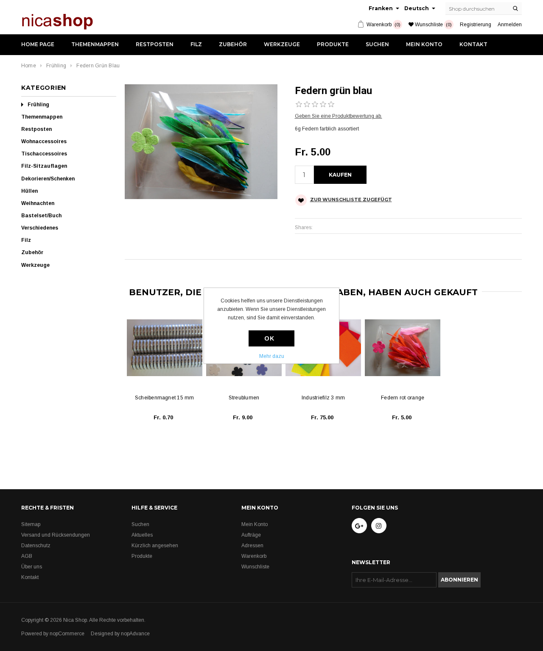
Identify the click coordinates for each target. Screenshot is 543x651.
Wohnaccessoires (44, 141)
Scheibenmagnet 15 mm (164, 398)
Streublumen (244, 398)
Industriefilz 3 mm (323, 398)
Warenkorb (253, 556)
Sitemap (30, 524)
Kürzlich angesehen (155, 546)
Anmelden (510, 25)
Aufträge (251, 535)
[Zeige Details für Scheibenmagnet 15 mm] (164, 347)
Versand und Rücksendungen (55, 535)
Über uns (31, 567)
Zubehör (233, 44)
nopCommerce (67, 634)
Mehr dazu (271, 356)
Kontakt (473, 44)
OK (269, 338)
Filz (196, 44)
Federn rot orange (402, 398)
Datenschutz (35, 546)
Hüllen (29, 191)
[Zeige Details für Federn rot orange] (402, 347)
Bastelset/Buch (41, 216)
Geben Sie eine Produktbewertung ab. (338, 116)
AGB (26, 556)
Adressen (252, 546)
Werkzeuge (282, 44)
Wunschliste (255, 567)
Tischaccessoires (44, 154)
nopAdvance (135, 634)
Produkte (333, 44)
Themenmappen (95, 44)
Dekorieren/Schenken (48, 179)
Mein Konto (424, 44)
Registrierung (475, 25)
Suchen (377, 44)
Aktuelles (142, 535)
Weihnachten (37, 203)
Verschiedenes (39, 228)
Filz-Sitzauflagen (44, 166)
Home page (37, 44)
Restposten (155, 44)
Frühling (38, 105)
